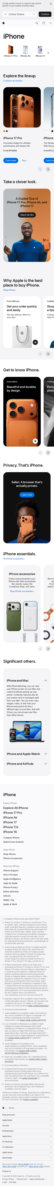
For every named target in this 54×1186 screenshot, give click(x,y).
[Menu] (50, 23)
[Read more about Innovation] (22, 412)
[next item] (48, 53)
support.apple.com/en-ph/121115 (33, 1020)
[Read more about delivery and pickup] (22, 322)
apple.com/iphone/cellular (38, 1006)
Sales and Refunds (37, 1179)
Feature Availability (30, 1100)
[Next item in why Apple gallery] (48, 354)
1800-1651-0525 (9, 1167)
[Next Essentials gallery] (48, 648)
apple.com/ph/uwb (29, 1078)
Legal (4, 1182)
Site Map (12, 1182)
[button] (19, 14)
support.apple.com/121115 (18, 1038)
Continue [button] (45, 14)
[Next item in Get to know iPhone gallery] (48, 452)
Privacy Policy (8, 1179)
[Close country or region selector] (50, 3)
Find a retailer (23, 1164)
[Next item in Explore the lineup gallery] (48, 169)
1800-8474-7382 (36, 1167)
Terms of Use (21, 1179)
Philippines (6, 1171)
